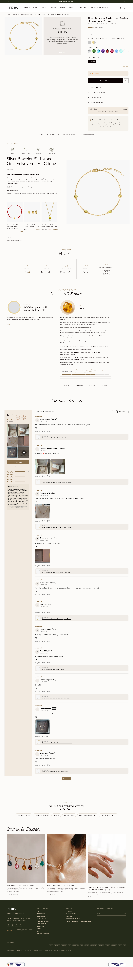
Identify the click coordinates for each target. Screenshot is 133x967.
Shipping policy (48, 950)
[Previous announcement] (8, 1)
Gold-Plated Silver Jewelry (87, 815)
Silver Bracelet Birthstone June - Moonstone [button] (55, 771)
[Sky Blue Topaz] (98, 51)
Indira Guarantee (41, 923)
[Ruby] (112, 51)
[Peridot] (94, 51)
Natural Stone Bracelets (28, 14)
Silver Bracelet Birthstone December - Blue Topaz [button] (56, 572)
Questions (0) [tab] (49, 411)
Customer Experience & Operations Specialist (78, 921)
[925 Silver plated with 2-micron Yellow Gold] (94, 42)
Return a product (41, 918)
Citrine (80, 308)
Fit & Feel (51, 134)
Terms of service (38, 950)
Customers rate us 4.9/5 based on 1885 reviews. (24, 930)
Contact (39, 928)
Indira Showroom (71, 913)
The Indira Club (41, 913)
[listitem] (12, 430)
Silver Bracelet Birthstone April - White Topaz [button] (55, 437)
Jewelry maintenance (42, 916)
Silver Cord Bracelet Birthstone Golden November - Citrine (12, 226)
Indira (12, 950)
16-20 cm (92, 61)
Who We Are (69, 911)
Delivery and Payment (42, 921)
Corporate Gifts (69, 815)
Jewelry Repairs (41, 926)
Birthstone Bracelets (23, 815)
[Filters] (114, 411)
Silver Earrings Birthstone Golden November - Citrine (31, 225)
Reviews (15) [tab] (40, 411)
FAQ (38, 911)
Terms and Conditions (43, 933)
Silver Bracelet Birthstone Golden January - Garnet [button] (57, 527)
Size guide (125, 66)
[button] (26, 7)
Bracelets (16, 14)
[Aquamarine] (121, 51)
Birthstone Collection (41, 815)
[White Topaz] (89, 51)
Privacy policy (28, 950)
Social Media (69, 916)
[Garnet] (107, 51)
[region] (66, 343)
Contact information (66, 950)
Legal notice (56, 950)
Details (125, 109)
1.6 (26, 272)
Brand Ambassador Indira (73, 918)
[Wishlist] (112, 8)
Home (9, 14)
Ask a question (18, 466)
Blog (38, 931)
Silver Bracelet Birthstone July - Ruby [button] (53, 669)
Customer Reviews (86, 134)
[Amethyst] (103, 51)
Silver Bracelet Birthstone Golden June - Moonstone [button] (57, 482)
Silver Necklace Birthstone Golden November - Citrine (49, 225)
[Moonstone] (116, 51)
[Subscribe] (124, 913)
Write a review (18, 462)
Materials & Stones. (66, 134)
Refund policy (19, 950)
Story (41, 134)
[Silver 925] (89, 42)
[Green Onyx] (125, 51)
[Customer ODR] (117, 964)
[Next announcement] (125, 1)
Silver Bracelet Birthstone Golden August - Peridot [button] (56, 619)
